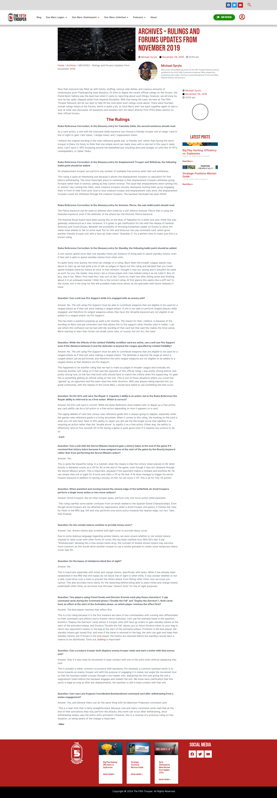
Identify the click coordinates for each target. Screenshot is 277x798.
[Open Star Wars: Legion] (66, 17)
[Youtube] (240, 5)
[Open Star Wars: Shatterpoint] (98, 17)
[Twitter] (234, 5)
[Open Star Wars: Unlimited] (127, 17)
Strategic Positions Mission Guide (137, 765)
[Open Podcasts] (145, 17)
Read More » (188, 161)
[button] (249, 5)
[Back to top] (200, 128)
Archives (71, 65)
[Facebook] (228, 5)
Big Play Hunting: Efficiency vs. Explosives (200, 152)
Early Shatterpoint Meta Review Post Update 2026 (164, 767)
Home (61, 65)
